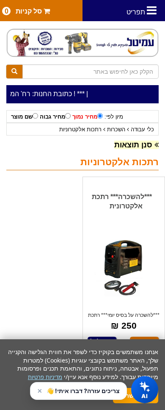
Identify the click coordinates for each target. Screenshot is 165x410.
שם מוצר (22, 117)
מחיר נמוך (84, 117)
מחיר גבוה (52, 117)
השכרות (116, 129)
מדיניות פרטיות (45, 377)
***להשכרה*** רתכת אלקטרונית (122, 201)
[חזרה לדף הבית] (82, 43)
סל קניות (24, 11)
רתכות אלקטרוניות (80, 129)
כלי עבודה (142, 129)
